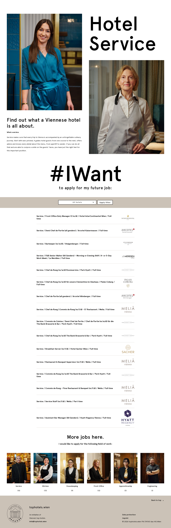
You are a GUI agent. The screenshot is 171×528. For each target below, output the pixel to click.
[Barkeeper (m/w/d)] (85, 243)
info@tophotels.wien (38, 521)
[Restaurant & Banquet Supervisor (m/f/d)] (85, 361)
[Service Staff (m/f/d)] (85, 401)
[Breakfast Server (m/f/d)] (85, 348)
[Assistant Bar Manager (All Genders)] (85, 418)
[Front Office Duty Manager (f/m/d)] (85, 217)
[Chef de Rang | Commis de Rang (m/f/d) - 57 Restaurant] (85, 309)
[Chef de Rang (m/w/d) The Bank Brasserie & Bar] (85, 335)
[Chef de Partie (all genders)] (85, 296)
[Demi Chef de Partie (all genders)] (85, 230)
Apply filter (105, 202)
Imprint (125, 518)
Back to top (156, 500)
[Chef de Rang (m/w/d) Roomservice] (85, 270)
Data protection (129, 515)
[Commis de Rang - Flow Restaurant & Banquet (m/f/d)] (85, 388)
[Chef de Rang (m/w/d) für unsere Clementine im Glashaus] (85, 283)
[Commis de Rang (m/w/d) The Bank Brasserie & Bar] (85, 375)
